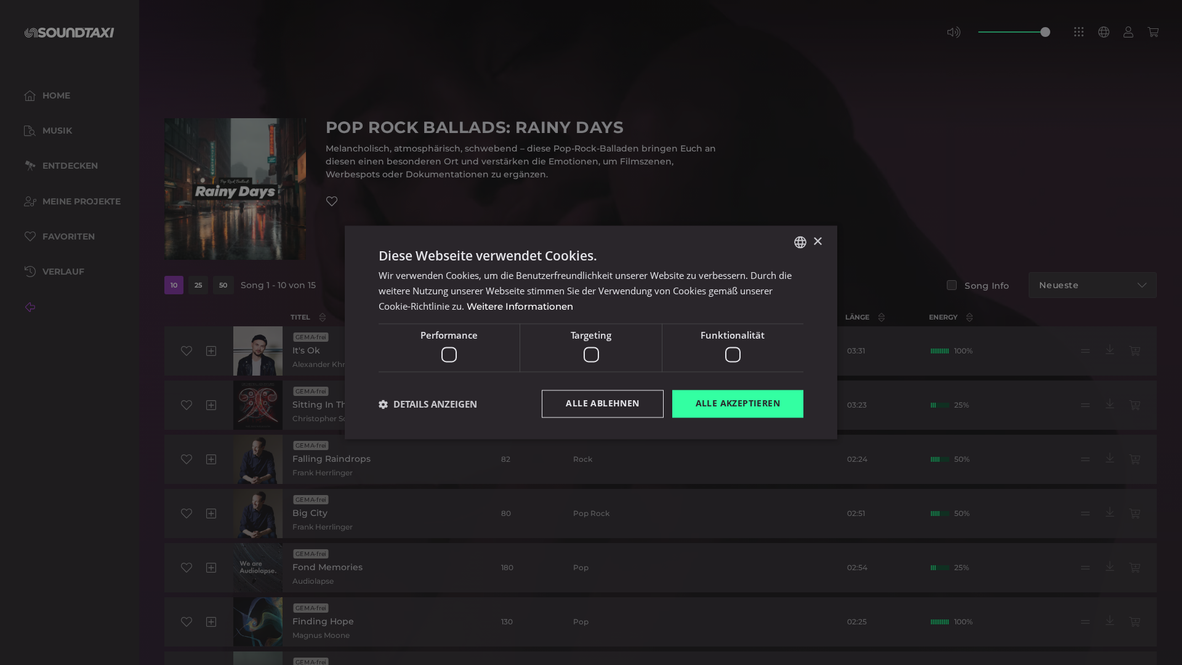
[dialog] (591, 332)
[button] (428, 403)
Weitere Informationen (520, 306)
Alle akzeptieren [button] (738, 403)
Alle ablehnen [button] (602, 403)
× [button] (817, 241)
